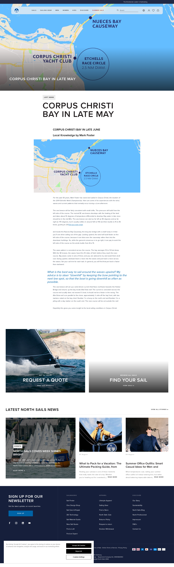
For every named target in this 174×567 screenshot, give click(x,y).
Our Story (136, 501)
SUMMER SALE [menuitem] (98, 10)
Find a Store (103, 510)
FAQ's (135, 524)
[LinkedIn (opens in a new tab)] (23, 523)
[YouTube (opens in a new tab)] (29, 523)
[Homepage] (16, 10)
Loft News (49, 97)
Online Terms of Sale (94, 548)
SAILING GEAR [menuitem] (46, 10)
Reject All (79, 551)
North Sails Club (105, 515)
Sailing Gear (103, 505)
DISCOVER (137, 495)
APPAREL (103, 495)
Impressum (137, 520)
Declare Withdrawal (106, 529)
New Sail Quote (72, 524)
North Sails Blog (139, 510)
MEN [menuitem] (57, 10)
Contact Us (137, 529)
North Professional (140, 515)
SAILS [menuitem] (34, 10)
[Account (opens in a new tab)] (148, 10)
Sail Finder (70, 501)
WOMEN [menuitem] (66, 10)
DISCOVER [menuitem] (84, 10)
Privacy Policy (122, 548)
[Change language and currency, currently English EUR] (144, 10)
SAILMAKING (72, 495)
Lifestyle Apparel (105, 501)
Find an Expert (72, 534)
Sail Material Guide (73, 520)
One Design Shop (73, 505)
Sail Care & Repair (73, 510)
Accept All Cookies (78, 545)
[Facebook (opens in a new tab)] (10, 523)
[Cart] (157, 10)
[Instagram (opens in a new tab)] (16, 523)
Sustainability (137, 505)
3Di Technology (72, 515)
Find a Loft (70, 529)
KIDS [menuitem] (74, 10)
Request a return (105, 524)
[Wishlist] (153, 10)
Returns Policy (104, 520)
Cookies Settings (79, 557)
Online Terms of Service (109, 548)
